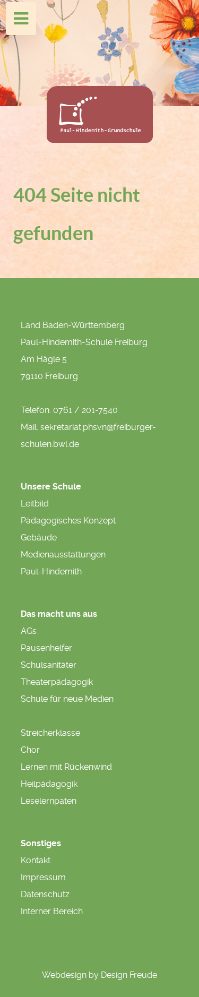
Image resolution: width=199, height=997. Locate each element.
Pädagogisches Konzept (68, 520)
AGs (29, 631)
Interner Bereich (52, 911)
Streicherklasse (50, 733)
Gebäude (39, 537)
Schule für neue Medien (67, 699)
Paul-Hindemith (51, 571)
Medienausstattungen (63, 554)
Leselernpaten (48, 801)
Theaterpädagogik (57, 682)
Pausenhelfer (46, 648)
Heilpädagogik (49, 784)
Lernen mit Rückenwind (66, 767)
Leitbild (35, 504)
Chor (30, 750)
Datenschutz (45, 894)
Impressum (43, 877)
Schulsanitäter (48, 665)
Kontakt (35, 860)
